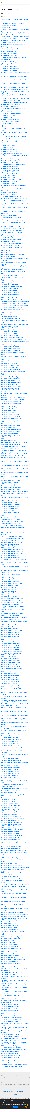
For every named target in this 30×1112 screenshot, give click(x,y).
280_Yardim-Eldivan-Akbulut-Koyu (10, 658)
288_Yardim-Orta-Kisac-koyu (8, 674)
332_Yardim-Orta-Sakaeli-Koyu (9, 792)
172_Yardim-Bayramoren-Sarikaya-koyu (11, 405)
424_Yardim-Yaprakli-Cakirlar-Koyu (10, 1010)
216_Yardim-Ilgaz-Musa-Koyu (9, 510)
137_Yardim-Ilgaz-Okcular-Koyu (9, 330)
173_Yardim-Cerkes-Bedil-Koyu (9, 407)
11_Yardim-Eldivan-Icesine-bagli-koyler (11, 42)
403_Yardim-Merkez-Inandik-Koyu (10, 952)
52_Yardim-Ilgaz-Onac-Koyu (8, 145)
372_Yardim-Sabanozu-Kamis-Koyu (10, 876)
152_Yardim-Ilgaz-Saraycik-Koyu (9, 362)
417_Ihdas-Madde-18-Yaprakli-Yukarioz (11, 995)
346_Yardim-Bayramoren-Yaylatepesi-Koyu (12, 818)
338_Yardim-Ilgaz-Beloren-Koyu (9, 803)
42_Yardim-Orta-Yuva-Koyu (8, 115)
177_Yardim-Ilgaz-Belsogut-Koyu (10, 414)
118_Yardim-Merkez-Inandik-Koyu (10, 292)
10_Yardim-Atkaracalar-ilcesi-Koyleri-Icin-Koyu (13, 40)
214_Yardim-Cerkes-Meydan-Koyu (10, 506)
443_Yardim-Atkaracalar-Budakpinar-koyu (12, 1055)
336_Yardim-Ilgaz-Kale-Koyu (8, 799)
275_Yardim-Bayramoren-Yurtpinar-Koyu (11, 649)
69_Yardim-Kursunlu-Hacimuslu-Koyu (11, 179)
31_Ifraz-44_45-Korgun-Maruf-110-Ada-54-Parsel (14, 93)
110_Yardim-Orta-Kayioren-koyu (9, 275)
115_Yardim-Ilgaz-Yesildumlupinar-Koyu (11, 286)
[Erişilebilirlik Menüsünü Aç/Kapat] (26, 1106)
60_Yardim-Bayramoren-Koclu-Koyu (10, 162)
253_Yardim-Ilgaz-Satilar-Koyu (9, 596)
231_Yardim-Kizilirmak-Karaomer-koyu (11, 548)
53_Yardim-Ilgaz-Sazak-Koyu (8, 147)
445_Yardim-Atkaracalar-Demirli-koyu (11, 1059)
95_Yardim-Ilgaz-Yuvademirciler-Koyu (11, 239)
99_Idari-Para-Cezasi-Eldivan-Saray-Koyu (12, 247)
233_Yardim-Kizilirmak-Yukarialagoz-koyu (12, 551)
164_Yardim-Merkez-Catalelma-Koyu (11, 386)
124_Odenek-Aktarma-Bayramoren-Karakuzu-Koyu (14, 303)
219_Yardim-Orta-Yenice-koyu (9, 516)
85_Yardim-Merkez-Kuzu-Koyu (9, 219)
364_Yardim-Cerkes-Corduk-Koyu (10, 856)
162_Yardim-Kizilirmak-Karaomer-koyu (11, 382)
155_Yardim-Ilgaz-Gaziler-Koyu (9, 367)
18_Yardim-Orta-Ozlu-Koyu (8, 61)
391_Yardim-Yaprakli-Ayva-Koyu (9, 927)
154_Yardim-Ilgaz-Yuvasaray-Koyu (10, 365)
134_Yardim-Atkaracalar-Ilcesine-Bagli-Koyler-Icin (14, 324)
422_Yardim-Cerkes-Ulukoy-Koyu (10, 1006)
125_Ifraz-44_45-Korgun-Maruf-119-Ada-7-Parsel (14, 305)
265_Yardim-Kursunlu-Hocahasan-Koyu (11, 630)
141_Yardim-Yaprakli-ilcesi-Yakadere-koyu (12, 337)
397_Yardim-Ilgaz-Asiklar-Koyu (9, 940)
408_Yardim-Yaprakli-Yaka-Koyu (9, 961)
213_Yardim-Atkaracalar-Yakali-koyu (10, 504)
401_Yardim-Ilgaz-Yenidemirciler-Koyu (11, 948)
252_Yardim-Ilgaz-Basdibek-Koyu (10, 595)
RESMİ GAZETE (16, 1094)
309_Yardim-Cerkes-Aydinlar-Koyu (10, 736)
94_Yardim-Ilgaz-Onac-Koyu (8, 238)
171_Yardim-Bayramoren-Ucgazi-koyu (11, 403)
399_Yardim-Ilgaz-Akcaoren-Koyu (10, 944)
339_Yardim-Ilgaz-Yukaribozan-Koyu (10, 805)
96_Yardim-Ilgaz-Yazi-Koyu (8, 241)
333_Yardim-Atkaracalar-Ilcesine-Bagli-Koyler (13, 794)
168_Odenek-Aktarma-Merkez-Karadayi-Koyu (13, 397)
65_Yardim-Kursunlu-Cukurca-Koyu (10, 172)
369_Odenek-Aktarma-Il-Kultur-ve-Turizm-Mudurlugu (15, 867)
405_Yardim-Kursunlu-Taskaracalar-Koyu (11, 955)
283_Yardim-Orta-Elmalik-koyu (9, 664)
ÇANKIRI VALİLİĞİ (21, 1091)
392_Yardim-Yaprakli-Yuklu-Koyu (9, 929)
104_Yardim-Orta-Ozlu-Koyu (8, 256)
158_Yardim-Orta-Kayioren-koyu (9, 375)
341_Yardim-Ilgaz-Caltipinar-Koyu (10, 809)
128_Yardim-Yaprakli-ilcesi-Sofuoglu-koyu (12, 311)
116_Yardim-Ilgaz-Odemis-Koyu (9, 288)
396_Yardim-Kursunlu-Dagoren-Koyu (10, 938)
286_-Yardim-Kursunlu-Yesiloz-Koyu (10, 670)
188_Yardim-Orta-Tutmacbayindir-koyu (11, 435)
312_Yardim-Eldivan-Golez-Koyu (9, 741)
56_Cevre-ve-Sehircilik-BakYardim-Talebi (12, 153)
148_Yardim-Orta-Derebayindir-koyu (10, 350)
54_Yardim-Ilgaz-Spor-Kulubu (9, 149)
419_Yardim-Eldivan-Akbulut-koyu (10, 999)
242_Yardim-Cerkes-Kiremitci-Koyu (10, 576)
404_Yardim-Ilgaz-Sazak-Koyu (9, 954)
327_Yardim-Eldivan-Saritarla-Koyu (10, 777)
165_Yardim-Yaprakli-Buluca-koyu (10, 388)
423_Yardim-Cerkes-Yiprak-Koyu (9, 1008)
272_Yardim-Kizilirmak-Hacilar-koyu (10, 643)
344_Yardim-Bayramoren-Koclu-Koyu (10, 814)
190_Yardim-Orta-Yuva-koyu (8, 439)
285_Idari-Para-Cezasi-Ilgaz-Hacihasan (11, 668)
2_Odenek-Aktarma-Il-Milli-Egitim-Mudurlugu (13, 23)
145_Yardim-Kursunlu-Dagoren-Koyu (10, 345)
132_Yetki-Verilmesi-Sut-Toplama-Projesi (12, 318)
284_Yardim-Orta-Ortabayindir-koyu (10, 666)
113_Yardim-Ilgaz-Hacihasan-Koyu (10, 283)
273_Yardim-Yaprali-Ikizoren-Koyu (10, 645)
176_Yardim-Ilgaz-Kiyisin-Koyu (9, 412)
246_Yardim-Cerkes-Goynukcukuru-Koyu (11, 583)
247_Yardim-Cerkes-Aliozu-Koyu (9, 585)
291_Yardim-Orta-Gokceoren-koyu (10, 679)
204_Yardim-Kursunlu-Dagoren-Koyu (10, 484)
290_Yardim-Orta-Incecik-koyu (9, 677)
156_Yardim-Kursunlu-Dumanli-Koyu (10, 369)
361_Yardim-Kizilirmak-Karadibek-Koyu (11, 848)
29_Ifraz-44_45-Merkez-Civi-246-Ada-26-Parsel (14, 89)
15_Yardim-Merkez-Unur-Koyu (9, 53)
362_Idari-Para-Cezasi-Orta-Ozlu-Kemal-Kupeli (13, 850)
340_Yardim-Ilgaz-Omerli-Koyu (9, 807)
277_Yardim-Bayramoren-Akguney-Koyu (11, 653)
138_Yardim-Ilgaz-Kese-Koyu (9, 331)
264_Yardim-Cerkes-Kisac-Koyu (9, 628)
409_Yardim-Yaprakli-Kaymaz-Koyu (10, 963)
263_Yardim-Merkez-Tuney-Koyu (9, 627)
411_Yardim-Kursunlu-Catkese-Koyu (10, 967)
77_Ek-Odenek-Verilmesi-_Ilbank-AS (11, 196)
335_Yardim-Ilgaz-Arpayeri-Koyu (9, 798)
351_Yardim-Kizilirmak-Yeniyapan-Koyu (11, 828)
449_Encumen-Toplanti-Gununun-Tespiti (11, 1066)
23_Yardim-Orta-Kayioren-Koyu (9, 70)
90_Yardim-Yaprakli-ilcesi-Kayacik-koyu (11, 230)
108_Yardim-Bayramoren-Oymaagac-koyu (12, 269)
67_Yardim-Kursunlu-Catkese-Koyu (10, 175)
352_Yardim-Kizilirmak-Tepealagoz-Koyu (12, 829)
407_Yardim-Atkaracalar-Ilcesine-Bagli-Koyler (13, 959)
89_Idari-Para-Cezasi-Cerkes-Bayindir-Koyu (12, 228)
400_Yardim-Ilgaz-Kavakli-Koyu (9, 946)
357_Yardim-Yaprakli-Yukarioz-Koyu (10, 839)
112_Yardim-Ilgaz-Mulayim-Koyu (9, 281)
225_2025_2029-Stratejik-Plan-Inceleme (12, 536)
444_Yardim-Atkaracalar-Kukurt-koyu (10, 1057)
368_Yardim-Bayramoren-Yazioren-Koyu (11, 865)
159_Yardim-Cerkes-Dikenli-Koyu (10, 377)
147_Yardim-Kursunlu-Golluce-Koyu (10, 348)
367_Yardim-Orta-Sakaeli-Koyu (9, 863)
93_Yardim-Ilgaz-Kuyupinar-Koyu (9, 236)
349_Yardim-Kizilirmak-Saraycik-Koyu (11, 824)
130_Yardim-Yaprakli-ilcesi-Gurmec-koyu (12, 315)
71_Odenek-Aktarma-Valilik (8, 183)
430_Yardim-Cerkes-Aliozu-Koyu (9, 1021)
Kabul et (15, 1106)
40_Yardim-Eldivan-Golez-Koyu (9, 112)
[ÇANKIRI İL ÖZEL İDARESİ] (8, 2)
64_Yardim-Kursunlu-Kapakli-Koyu (10, 170)
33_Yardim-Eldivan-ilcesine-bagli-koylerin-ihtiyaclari (15, 98)
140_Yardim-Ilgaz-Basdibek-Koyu (10, 335)
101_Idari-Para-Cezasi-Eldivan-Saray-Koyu (12, 251)
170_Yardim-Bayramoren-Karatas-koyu (11, 401)
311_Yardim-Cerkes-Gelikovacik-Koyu (11, 739)
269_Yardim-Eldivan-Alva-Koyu (9, 638)
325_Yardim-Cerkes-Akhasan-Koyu (10, 773)
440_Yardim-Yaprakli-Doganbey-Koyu (11, 1047)
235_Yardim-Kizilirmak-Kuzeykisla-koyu (11, 555)
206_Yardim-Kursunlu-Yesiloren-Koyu (11, 487)
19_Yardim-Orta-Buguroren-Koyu (9, 63)
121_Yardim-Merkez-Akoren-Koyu (10, 298)
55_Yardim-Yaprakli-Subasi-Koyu (9, 151)
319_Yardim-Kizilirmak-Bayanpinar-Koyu (11, 760)
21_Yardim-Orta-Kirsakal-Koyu (9, 66)
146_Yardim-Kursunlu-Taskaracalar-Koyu (11, 347)
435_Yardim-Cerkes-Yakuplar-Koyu (10, 1036)
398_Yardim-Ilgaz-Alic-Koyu (8, 942)
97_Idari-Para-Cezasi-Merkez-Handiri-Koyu (12, 243)
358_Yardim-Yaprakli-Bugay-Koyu (10, 841)
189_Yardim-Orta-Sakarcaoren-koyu (10, 437)
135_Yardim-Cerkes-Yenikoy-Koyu (10, 326)
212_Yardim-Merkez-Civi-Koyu (9, 502)
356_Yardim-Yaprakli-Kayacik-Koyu (10, 837)
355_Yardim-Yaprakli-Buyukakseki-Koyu (11, 835)
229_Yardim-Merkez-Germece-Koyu (10, 544)
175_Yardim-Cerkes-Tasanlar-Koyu (10, 410)
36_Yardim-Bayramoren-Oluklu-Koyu (10, 104)
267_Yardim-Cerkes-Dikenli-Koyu (10, 634)
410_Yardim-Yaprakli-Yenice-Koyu (10, 965)
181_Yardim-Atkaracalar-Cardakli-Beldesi (12, 422)
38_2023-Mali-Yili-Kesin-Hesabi (9, 106)
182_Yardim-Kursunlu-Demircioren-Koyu (11, 424)
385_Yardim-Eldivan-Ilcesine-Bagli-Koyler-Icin (13, 916)
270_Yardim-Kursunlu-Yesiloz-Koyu (10, 640)
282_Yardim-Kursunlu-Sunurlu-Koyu (10, 662)
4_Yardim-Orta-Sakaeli (7, 27)
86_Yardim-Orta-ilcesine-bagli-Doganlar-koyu (13, 221)
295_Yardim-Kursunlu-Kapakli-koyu (10, 687)
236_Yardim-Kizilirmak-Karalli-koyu (10, 557)
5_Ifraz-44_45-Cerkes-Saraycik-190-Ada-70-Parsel (15, 29)
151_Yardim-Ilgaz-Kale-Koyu (8, 360)
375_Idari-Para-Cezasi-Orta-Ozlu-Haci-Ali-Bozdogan (15, 884)
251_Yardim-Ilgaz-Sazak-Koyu (9, 593)
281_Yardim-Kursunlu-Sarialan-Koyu (10, 660)
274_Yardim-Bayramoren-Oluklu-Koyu (11, 647)
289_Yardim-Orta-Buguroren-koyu (10, 675)
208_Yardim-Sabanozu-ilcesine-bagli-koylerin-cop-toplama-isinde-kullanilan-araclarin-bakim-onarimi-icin (14, 493)
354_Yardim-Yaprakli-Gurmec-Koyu (10, 833)
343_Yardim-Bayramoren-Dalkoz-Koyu (11, 813)
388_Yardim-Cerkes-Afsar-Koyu (9, 922)
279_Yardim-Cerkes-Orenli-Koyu (9, 657)
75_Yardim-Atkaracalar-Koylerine (9, 192)
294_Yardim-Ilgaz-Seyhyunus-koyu (10, 685)
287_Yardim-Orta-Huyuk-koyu (8, 672)
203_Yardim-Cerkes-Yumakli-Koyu (10, 482)
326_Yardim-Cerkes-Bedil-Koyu (9, 775)
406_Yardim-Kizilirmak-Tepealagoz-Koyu (12, 957)
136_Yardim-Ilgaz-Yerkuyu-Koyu (9, 328)
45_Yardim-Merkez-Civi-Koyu (9, 123)
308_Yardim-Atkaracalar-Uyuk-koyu (10, 734)
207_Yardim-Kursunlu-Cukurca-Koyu (10, 489)
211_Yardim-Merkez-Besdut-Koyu (10, 501)
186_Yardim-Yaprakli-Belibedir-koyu (10, 431)
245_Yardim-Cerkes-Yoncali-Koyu (10, 581)
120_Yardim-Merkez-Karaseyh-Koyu (10, 296)
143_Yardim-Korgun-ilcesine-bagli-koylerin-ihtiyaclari (15, 341)
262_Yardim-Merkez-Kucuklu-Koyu (10, 625)
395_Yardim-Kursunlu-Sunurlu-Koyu (10, 937)
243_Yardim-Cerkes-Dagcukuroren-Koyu (11, 578)
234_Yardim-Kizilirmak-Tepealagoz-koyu (12, 553)
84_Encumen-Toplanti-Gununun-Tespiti (11, 217)
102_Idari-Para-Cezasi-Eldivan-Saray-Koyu (12, 253)
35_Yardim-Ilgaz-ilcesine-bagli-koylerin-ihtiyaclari (14, 102)
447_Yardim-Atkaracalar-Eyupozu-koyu (11, 1063)
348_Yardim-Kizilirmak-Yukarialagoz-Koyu (12, 822)
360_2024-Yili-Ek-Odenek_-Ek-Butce (11, 846)
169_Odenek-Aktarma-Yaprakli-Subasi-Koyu (12, 399)
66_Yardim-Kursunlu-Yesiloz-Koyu (10, 174)
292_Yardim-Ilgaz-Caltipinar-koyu (10, 681)
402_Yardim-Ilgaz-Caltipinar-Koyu (10, 950)
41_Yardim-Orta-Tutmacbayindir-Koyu (11, 113)
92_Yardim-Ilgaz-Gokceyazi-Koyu (10, 234)
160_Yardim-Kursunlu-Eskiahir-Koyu (10, 378)
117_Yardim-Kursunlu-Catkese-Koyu (10, 290)
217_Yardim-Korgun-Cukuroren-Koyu (10, 512)
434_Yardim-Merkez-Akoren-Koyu (10, 1034)
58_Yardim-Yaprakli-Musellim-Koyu (10, 159)
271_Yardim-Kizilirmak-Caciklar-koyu (10, 642)
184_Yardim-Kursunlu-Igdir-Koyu (9, 427)
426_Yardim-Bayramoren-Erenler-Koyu (11, 1014)
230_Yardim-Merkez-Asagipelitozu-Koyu (12, 546)
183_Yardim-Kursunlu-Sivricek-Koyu (10, 425)
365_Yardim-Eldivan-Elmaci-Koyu (9, 858)
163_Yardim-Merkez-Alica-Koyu (9, 384)
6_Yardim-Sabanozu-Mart (7, 31)
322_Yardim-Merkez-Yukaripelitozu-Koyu (12, 767)
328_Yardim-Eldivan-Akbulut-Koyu (10, 779)
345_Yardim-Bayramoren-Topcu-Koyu (11, 816)
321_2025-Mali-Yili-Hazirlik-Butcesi (10, 766)
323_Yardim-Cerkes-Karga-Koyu (9, 769)
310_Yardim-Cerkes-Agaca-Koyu (9, 737)
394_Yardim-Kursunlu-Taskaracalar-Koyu (11, 935)
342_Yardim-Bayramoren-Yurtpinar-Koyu (11, 811)
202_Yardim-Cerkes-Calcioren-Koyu (10, 480)
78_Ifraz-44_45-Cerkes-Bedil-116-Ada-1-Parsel (14, 198)
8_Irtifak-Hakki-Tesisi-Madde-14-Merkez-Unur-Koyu (15, 36)
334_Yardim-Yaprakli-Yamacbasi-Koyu (11, 796)
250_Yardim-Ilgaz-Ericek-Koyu (9, 591)
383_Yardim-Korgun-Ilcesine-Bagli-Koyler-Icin (13, 912)
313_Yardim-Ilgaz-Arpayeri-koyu (9, 743)
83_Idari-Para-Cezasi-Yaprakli (9, 215)
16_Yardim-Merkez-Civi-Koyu (9, 55)
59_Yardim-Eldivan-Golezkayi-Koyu (10, 160)
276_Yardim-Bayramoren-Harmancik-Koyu (12, 651)
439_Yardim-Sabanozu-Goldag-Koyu (10, 1046)
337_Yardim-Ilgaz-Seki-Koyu (8, 801)
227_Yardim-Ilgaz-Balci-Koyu (8, 540)
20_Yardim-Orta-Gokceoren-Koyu (9, 65)
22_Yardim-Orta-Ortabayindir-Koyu (10, 68)
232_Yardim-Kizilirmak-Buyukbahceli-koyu (12, 549)
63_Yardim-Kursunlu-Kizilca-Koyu (10, 168)
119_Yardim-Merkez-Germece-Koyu (10, 294)
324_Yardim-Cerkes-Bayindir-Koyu (10, 771)
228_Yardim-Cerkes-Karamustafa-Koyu (11, 542)
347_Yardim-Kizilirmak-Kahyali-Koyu (10, 820)
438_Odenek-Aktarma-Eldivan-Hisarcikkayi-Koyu (14, 1044)
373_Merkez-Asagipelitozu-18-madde (11, 878)
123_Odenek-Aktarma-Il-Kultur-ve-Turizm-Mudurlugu (15, 301)
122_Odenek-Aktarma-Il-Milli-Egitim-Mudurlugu (13, 300)
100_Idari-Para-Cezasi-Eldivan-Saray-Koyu (12, 249)
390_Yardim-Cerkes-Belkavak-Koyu (10, 925)
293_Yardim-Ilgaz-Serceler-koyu (9, 683)
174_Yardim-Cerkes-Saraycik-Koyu (10, 409)
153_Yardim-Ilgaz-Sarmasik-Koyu (10, 363)
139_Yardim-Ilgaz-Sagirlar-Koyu (9, 333)
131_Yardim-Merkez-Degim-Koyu (10, 316)
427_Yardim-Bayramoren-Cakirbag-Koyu (11, 1016)
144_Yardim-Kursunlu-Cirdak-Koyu (10, 343)
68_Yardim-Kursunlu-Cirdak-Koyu (9, 177)
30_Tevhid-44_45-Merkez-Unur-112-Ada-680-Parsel (15, 91)
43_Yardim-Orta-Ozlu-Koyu (8, 117)
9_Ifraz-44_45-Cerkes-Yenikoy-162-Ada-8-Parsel (14, 38)
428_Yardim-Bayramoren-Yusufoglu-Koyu (12, 1017)
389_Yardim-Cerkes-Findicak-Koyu (10, 923)
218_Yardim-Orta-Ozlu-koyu (8, 514)
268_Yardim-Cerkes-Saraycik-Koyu (10, 636)
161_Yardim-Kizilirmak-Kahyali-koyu (10, 380)
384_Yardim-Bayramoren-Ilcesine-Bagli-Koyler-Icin (14, 914)
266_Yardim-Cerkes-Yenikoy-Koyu (10, 632)
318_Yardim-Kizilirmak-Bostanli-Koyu (11, 758)
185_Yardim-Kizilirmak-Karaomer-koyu (11, 429)
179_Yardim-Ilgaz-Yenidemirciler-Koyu (11, 418)
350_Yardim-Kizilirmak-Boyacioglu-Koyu (11, 826)
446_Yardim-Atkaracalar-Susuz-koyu (10, 1061)
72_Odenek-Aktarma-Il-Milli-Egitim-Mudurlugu (13, 185)
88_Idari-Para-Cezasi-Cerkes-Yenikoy (11, 226)
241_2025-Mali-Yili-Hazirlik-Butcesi (10, 574)
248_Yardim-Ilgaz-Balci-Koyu (8, 587)
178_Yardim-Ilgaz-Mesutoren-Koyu (10, 416)
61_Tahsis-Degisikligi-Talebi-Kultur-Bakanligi (13, 164)
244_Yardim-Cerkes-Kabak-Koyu (9, 580)
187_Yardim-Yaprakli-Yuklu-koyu (9, 433)
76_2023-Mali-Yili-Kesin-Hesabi (9, 194)
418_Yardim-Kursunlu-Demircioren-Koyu (11, 997)
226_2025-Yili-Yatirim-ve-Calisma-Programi (12, 538)
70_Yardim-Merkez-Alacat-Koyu (9, 181)
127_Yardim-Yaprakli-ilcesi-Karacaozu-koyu (12, 309)
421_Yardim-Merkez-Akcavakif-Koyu (10, 1004)
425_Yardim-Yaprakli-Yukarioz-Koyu (10, 1012)
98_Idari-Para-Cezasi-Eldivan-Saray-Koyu (12, 245)
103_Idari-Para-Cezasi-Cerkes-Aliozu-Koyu (12, 254)
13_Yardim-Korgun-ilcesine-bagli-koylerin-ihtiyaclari (15, 48)
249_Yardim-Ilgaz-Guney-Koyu (9, 589)
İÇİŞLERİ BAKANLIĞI (8, 1091)
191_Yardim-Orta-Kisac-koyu (8, 440)
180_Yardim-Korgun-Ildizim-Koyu (10, 420)
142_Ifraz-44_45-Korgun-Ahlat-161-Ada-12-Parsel (14, 339)
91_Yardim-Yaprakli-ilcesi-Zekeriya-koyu (11, 232)
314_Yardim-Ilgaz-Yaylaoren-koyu (10, 745)
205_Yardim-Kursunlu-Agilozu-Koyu (10, 486)
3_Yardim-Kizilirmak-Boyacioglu (9, 25)
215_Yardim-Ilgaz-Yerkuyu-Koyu (9, 508)
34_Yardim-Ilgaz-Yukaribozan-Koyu (10, 100)
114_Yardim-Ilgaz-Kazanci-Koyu (9, 284)
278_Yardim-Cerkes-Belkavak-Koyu (10, 655)
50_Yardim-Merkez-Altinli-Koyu (9, 140)
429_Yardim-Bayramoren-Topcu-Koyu (11, 1019)
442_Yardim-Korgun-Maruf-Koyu (9, 1053)
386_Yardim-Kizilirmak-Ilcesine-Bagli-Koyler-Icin (14, 918)
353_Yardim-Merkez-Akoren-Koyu (10, 831)
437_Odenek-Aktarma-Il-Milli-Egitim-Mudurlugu (13, 1042)
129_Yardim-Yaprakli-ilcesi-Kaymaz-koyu (12, 313)
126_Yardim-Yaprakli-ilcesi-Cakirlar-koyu (11, 307)
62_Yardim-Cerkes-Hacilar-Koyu (9, 166)
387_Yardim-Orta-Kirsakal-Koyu (9, 920)
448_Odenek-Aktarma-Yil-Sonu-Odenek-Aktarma (14, 1064)
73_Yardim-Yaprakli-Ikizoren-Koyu (10, 187)
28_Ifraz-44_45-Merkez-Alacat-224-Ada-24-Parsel (14, 87)
